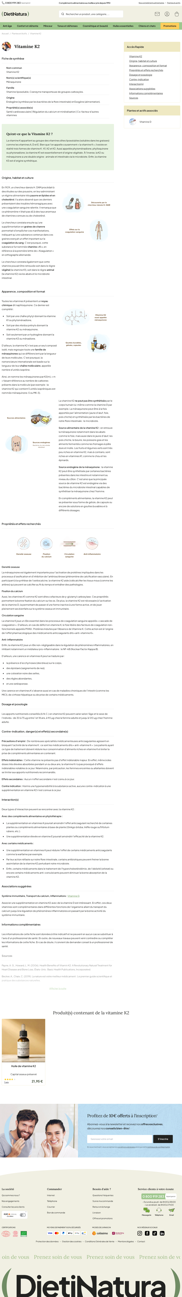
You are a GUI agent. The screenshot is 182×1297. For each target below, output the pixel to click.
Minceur (47, 25)
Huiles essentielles (123, 25)
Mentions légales (126, 1241)
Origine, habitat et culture (143, 60)
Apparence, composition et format (148, 65)
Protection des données (47, 1241)
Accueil (5, 33)
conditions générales (126, 1147)
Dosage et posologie (140, 74)
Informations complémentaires (146, 93)
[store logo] (15, 14)
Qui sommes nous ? (11, 1195)
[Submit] (62, 14)
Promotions (169, 25)
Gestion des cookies (71, 1241)
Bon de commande (56, 1212)
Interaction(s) (136, 83)
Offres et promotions (103, 1218)
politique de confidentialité (158, 1147)
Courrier (51, 1206)
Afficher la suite (57, 988)
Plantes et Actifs (19, 33)
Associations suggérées (142, 88)
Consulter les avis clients (13, 1206)
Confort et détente (27, 25)
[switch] (23, 1215)
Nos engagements (10, 1201)
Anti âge (7, 25)
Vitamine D (73, 895)
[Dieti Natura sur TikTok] (154, 1233)
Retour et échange (101, 1206)
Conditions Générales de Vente (99, 1241)
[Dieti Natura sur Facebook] (147, 1233)
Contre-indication (139, 79)
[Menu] (26, 1212)
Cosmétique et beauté (95, 25)
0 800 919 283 (13, 2)
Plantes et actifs (173, 3)
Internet (51, 1195)
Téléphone (52, 1201)
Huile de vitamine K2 (23, 1066)
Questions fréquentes (103, 1195)
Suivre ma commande (103, 1201)
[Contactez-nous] (157, 14)
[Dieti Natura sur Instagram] (139, 1233)
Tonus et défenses (67, 25)
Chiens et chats (147, 25)
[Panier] (176, 14)
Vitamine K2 (135, 56)
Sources (133, 97)
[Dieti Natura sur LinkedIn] (162, 1233)
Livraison (97, 1212)
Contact (141, 1241)
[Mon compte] (167, 14)
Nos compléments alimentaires (151, 3)
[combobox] (91, 14)
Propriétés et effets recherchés (146, 70)
